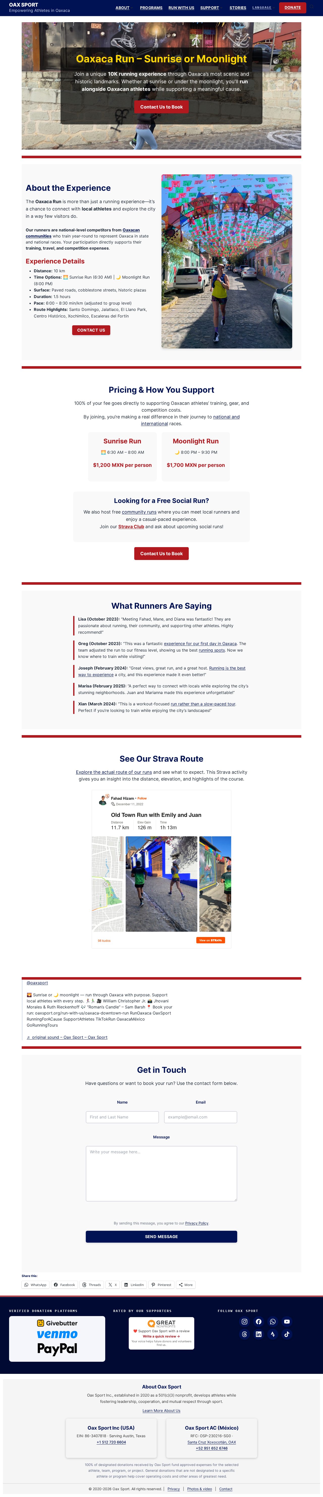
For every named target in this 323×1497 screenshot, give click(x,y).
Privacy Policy (196, 1223)
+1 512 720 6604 (111, 1442)
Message (161, 1137)
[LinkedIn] (258, 1334)
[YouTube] (286, 1321)
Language (262, 7)
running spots (212, 650)
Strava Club (131, 526)
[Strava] (272, 1334)
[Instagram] (244, 1321)
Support (209, 7)
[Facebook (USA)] (258, 1321)
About (122, 7)
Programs (151, 7)
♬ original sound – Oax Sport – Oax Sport (67, 1037)
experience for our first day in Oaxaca (200, 643)
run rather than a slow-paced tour (203, 703)
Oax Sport (23, 5)
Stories (238, 7)
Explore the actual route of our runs (114, 772)
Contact (225, 1489)
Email (201, 1102)
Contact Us (91, 330)
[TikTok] (286, 1334)
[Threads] (244, 1334)
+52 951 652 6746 (212, 1448)
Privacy (174, 1489)
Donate (293, 7)
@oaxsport (37, 982)
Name (122, 1102)
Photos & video (199, 1489)
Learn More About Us (161, 1410)
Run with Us (181, 7)
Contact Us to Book (161, 107)
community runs (139, 512)
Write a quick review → (161, 1336)
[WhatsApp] (272, 1321)
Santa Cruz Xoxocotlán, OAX (211, 1442)
